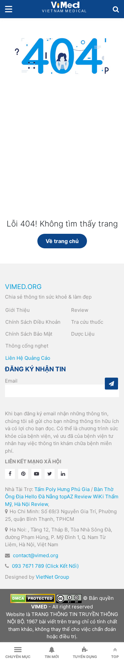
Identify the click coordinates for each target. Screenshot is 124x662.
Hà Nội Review (31, 504)
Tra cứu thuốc (87, 322)
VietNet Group (52, 577)
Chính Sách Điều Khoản (33, 322)
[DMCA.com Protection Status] (32, 598)
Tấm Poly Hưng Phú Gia (62, 489)
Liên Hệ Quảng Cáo (27, 358)
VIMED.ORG (23, 287)
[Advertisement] (62, 157)
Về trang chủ (62, 241)
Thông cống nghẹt (26, 346)
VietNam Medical (65, 9)
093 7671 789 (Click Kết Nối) (45, 566)
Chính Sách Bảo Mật (28, 334)
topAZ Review (76, 496)
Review (79, 310)
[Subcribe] (111, 384)
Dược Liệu (83, 334)
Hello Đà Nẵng (41, 496)
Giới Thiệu (17, 310)
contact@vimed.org (35, 555)
